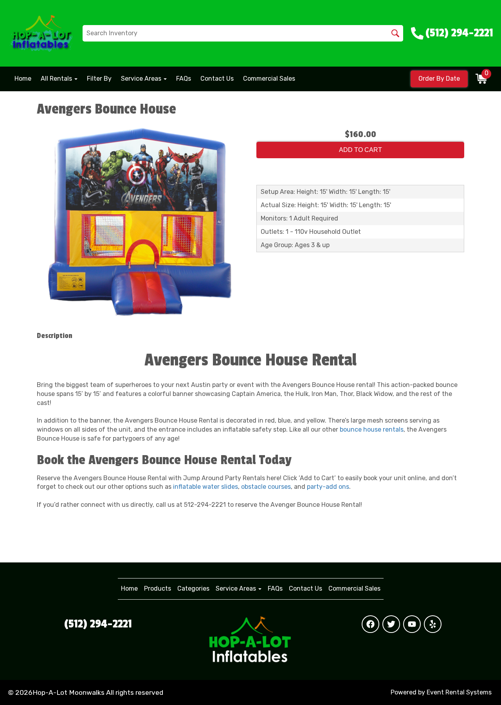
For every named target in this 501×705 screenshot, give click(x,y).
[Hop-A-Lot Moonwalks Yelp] (433, 624)
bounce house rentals (372, 429)
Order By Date (439, 78)
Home (22, 78)
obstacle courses (266, 486)
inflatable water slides (205, 486)
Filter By (99, 78)
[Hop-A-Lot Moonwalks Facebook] (370, 624)
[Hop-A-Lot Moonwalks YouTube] (412, 624)
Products (157, 588)
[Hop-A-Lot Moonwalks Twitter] (391, 624)
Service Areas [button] (142, 78)
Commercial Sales (269, 78)
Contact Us (217, 78)
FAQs (183, 78)
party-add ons (328, 486)
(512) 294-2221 (98, 624)
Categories (193, 588)
